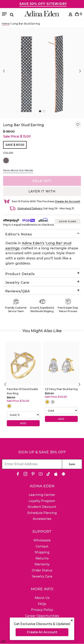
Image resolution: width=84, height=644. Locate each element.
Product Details (20, 274)
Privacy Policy (42, 610)
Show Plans (67, 221)
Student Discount (42, 507)
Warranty (42, 564)
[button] (78, 125)
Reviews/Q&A (17, 291)
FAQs (42, 604)
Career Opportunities (42, 616)
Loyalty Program (42, 501)
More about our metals (18, 170)
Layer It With (42, 191)
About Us (42, 598)
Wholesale (42, 540)
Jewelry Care (17, 282)
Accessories (42, 519)
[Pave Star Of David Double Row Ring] (23, 363)
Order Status (42, 570)
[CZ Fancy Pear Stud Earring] (61, 363)
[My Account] (70, 15)
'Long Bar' (54, 243)
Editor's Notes (18, 234)
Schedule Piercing (42, 513)
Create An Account (42, 632)
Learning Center (42, 495)
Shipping (42, 552)
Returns (42, 558)
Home (5, 23)
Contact (42, 546)
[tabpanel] (42, 72)
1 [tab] (40, 111)
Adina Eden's (33, 243)
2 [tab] (44, 111)
